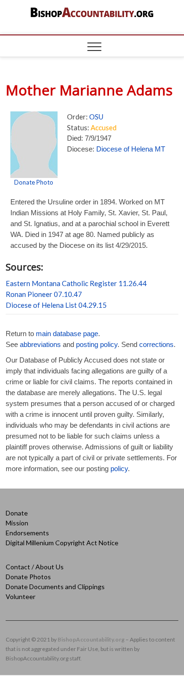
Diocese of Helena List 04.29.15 (56, 305)
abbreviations (40, 344)
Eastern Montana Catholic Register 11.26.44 (76, 283)
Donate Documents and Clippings (55, 587)
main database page (67, 334)
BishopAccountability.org (91, 639)
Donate (17, 513)
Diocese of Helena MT (130, 149)
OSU (96, 116)
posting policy (96, 344)
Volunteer (20, 596)
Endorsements (27, 533)
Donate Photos (28, 577)
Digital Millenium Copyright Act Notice (62, 543)
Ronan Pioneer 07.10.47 (44, 294)
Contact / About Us (35, 567)
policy (119, 469)
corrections (156, 344)
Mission (17, 523)
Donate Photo (33, 182)
